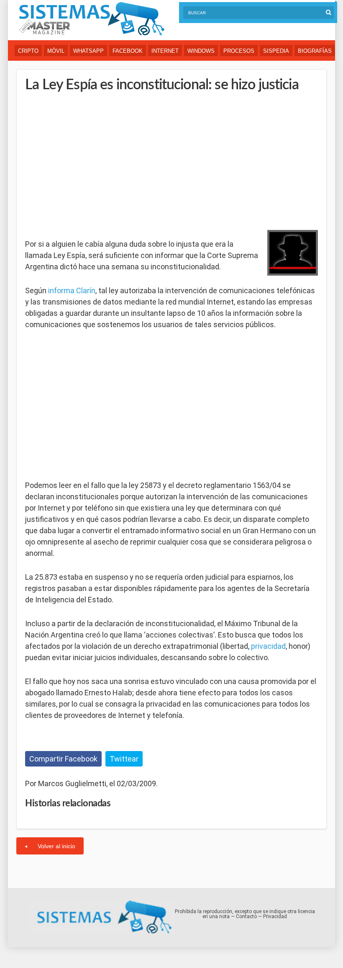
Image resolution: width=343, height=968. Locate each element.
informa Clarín (71, 290)
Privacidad (275, 916)
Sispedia (276, 51)
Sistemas (91, 19)
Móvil (55, 51)
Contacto (246, 916)
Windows (201, 51)
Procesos (238, 51)
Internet (165, 51)
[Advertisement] (88, 159)
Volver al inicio (56, 846)
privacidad (268, 646)
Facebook (128, 51)
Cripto (28, 51)
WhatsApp (88, 51)
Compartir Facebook (63, 758)
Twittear (124, 758)
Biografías (315, 51)
